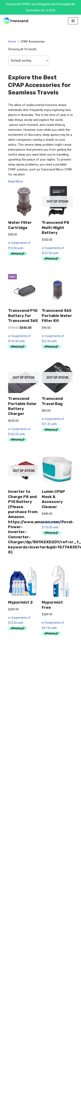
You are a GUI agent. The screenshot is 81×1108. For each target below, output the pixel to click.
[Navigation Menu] (73, 20)
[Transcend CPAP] (15, 21)
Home (12, 41)
